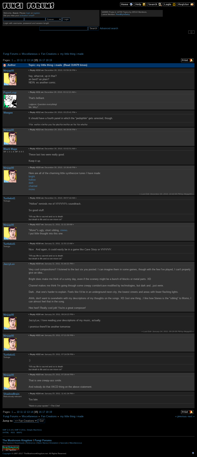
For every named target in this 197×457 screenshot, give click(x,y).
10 (18, 60)
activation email (26, 15)
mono (32, 189)
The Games (8, 443)
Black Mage (10, 149)
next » (191, 416)
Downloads (19, 443)
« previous (181, 416)
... (15, 60)
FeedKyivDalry (123, 14)
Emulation (54, 443)
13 (28, 60)
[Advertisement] (98, 43)
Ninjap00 (8, 70)
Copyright (7, 453)
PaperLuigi (10, 92)
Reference (30, 443)
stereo (63, 230)
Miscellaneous (75, 443)
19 (50, 60)
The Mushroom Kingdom (17, 440)
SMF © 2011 (20, 430)
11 (21, 60)
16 (40, 60)
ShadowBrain (11, 393)
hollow (32, 179)
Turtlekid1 (9, 198)
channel (33, 186)
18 (47, 60)
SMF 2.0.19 (8, 430)
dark (31, 182)
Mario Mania (42, 443)
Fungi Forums (43, 440)
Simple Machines (34, 430)
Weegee (8, 112)
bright (32, 176)
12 (24, 60)
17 (43, 60)
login (28, 13)
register (36, 13)
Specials (64, 443)
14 (31, 60)
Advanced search (109, 28)
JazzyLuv (9, 264)
